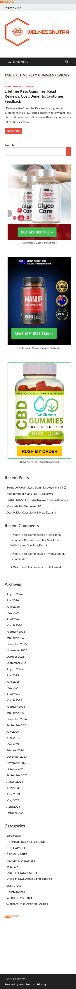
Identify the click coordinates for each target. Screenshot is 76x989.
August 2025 (14, 669)
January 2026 (15, 637)
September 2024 (16, 725)
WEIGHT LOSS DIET (19, 898)
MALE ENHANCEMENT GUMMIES (29, 879)
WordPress (25, 984)
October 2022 (15, 812)
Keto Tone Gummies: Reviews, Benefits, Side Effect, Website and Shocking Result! (36, 540)
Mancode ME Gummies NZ (23, 506)
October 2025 (15, 656)
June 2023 (13, 794)
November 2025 (16, 650)
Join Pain (12, 866)
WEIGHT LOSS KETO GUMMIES (19, 86)
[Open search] (67, 62)
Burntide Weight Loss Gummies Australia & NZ (36, 487)
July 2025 (12, 675)
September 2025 (16, 662)
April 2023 (13, 806)
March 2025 (14, 700)
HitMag (41, 984)
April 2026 (13, 619)
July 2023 (12, 787)
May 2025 (12, 687)
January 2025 (15, 712)
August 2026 (14, 594)
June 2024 (13, 737)
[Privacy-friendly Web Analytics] (7, 2)
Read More (12, 130)
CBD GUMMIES (16, 854)
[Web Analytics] (12, 917)
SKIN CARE (13, 885)
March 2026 (14, 625)
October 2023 (15, 769)
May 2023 (12, 800)
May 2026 (12, 612)
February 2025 (15, 706)
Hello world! (55, 567)
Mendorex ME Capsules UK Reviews (29, 493)
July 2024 (12, 731)
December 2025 (16, 644)
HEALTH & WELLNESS (20, 860)
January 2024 (15, 750)
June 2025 (13, 681)
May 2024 (12, 744)
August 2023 (14, 781)
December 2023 (16, 756)
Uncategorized (15, 891)
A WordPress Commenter (27, 567)
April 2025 (13, 694)
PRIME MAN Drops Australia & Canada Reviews (37, 500)
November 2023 (16, 762)
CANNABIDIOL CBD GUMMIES (27, 841)
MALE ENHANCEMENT (21, 873)
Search (9, 145)
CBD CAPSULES (16, 848)
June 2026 (13, 606)
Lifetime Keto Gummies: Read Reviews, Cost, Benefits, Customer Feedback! (34, 96)
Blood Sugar (14, 835)
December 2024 (16, 719)
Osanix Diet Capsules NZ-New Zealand (31, 512)
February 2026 (15, 631)
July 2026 (12, 600)
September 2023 (16, 775)
